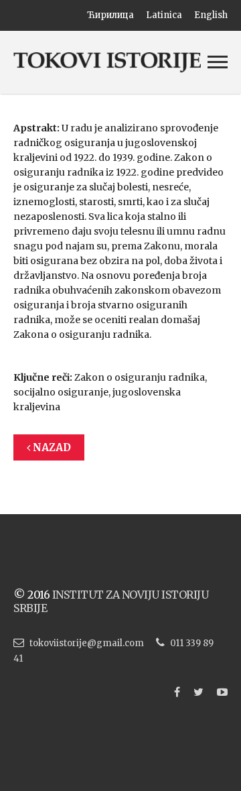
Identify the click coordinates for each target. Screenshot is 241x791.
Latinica (164, 15)
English (211, 15)
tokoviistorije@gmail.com (86, 643)
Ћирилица (110, 15)
